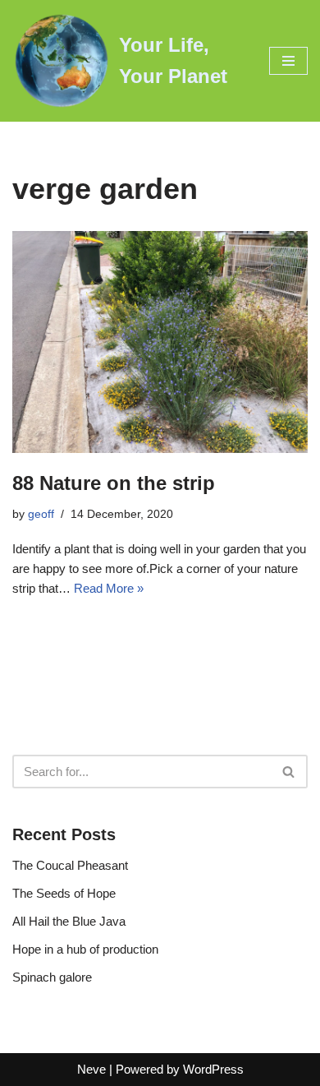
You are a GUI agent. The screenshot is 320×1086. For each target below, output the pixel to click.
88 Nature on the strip (113, 483)
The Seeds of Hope (64, 893)
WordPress (213, 1069)
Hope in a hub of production (85, 949)
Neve (91, 1069)
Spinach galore (52, 977)
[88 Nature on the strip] (160, 342)
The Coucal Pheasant (70, 865)
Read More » (109, 588)
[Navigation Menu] (288, 61)
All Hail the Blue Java (69, 921)
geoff (41, 514)
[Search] (289, 771)
